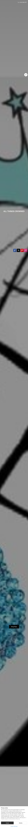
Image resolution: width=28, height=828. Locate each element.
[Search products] (26, 75)
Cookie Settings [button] (14, 826)
